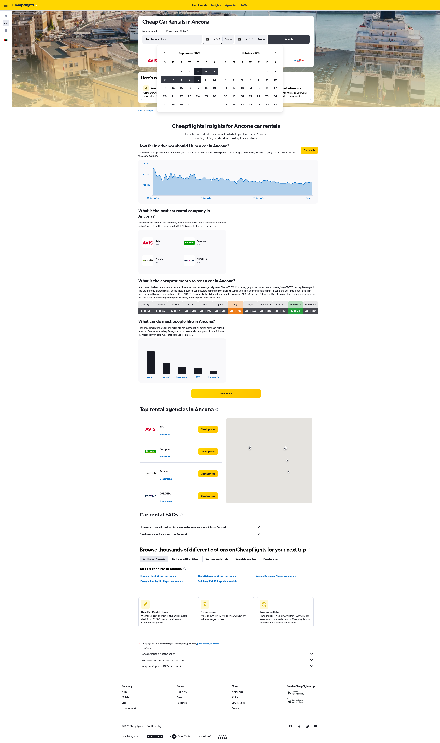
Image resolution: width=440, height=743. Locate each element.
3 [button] (198, 71)
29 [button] (181, 104)
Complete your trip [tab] (245, 559)
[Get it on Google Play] (296, 693)
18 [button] (206, 87)
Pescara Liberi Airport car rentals (158, 576)
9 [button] (189, 79)
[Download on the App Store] (296, 701)
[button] (6, 5)
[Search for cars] (5, 23)
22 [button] (181, 96)
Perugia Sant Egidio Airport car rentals (161, 581)
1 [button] (181, 71)
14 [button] (173, 87)
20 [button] (165, 96)
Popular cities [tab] (270, 559)
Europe (149, 110)
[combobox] (151, 31)
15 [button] (181, 87)
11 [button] (206, 79)
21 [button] (173, 96)
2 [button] (189, 71)
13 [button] (164, 87)
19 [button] (214, 87)
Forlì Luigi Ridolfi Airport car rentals (217, 581)
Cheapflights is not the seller (158, 653)
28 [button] (173, 104)
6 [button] (165, 79)
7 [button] (173, 79)
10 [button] (197, 79)
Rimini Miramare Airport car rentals (217, 576)
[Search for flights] (5, 15)
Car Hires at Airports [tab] (154, 559)
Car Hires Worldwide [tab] (216, 559)
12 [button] (214, 79)
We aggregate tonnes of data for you (163, 660)
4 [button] (206, 71)
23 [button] (189, 96)
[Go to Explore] (5, 30)
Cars (140, 110)
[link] (309, 150)
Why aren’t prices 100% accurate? (161, 666)
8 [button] (181, 79)
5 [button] (214, 71)
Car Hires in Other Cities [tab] (185, 559)
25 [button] (206, 96)
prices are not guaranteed (208, 644)
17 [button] (197, 87)
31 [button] (275, 104)
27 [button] (165, 104)
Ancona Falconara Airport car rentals (275, 576)
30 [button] (189, 104)
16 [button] (189, 87)
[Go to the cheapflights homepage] (25, 5)
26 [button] (214, 96)
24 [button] (198, 96)
